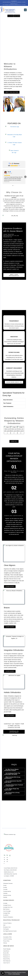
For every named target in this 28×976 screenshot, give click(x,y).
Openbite (5, 897)
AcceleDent (5, 915)
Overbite (5, 887)
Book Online (16, 15)
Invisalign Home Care (7, 907)
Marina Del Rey (6, 958)
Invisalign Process (7, 905)
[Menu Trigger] (25, 10)
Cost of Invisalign (7, 911)
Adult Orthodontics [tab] (8, 406)
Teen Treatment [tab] (7, 403)
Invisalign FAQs (6, 913)
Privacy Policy (6, 941)
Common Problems (7, 923)
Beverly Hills (6, 952)
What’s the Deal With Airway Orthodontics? (12, 777)
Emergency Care (7, 927)
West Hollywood (6, 960)
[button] (3, 177)
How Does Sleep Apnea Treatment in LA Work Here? (13, 785)
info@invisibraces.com (9, 872)
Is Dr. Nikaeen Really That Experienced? (11, 789)
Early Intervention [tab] (8, 399)
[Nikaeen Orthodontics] (8, 9)
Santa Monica (6, 951)
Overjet (4, 885)
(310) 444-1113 (14, 868)
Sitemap (5, 942)
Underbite (5, 893)
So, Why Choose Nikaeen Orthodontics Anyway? (11, 770)
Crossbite (5, 889)
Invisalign (5, 903)
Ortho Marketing (16, 973)
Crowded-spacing (7, 891)
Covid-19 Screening (7, 939)
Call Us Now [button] (10, 15)
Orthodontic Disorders (8, 883)
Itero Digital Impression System (10, 931)
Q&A (4, 925)
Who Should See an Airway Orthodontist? (12, 793)
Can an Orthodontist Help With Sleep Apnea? (13, 781)
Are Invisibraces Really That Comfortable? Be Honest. (12, 774)
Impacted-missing (7, 895)
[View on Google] (5, 172)
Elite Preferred (6, 909)
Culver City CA (6, 962)
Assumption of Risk (7, 937)
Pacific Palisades (7, 949)
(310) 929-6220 (13, 870)
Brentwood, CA (6, 954)
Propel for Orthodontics (8, 917)
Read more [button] (6, 181)
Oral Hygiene (6, 929)
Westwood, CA (6, 956)
